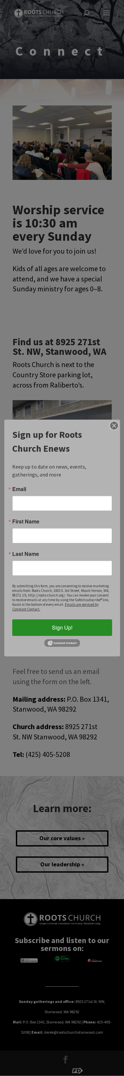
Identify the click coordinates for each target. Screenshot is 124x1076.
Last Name (25, 554)
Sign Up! (62, 627)
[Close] (114, 426)
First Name (25, 521)
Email (19, 489)
